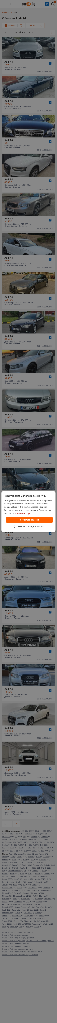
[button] (29, 526)
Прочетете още (22, 513)
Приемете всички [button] (29, 520)
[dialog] (28, 511)
